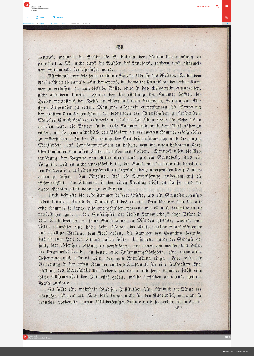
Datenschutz (242, 351)
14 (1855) (42, 24)
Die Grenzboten (29, 24)
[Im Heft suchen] (226, 17)
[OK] (217, 6)
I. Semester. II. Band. (58, 24)
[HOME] (36, 6)
